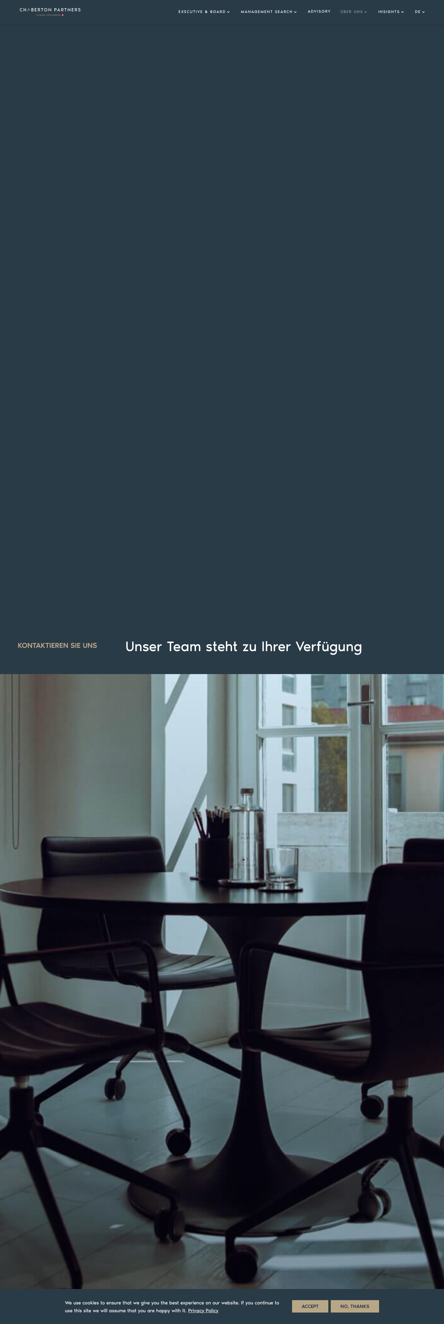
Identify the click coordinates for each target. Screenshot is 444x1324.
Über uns (351, 12)
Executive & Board (202, 12)
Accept (310, 1306)
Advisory (319, 11)
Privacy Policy (203, 1310)
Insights (389, 12)
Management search (267, 12)
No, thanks (354, 1306)
